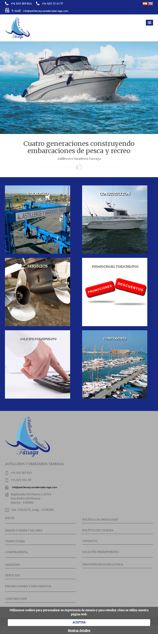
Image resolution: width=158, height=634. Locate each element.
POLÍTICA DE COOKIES (97, 530)
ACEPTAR (79, 622)
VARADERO (12, 565)
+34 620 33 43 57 (52, 3)
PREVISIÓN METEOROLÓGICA (102, 564)
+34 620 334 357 (21, 480)
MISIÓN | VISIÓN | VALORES (23, 530)
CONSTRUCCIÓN (16, 599)
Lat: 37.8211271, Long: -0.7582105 (32, 510)
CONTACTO (90, 541)
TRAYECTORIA (15, 541)
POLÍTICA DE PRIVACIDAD (100, 519)
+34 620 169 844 (21, 3)
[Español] (145, 3)
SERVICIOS (12, 575)
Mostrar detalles (79, 630)
